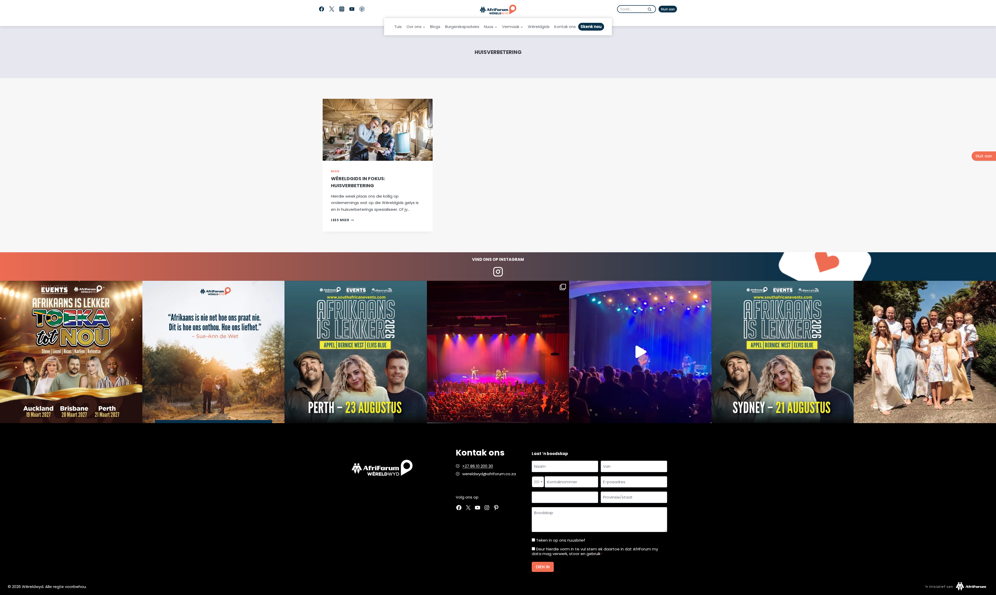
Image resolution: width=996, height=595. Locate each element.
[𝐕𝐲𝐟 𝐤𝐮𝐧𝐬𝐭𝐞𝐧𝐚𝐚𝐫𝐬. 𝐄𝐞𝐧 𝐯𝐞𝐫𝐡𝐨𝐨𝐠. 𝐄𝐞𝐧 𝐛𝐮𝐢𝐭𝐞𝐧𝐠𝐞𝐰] (71, 352)
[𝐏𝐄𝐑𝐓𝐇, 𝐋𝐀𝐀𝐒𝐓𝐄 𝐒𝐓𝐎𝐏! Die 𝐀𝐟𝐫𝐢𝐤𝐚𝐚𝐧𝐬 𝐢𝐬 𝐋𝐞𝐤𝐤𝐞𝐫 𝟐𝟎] (356, 352)
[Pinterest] (362, 9)
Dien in (543, 567)
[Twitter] (332, 9)
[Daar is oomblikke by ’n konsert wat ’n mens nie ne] (640, 352)
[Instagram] (342, 9)
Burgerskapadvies (462, 26)
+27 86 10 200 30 (477, 466)
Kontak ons (565, 26)
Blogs (435, 26)
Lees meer (342, 220)
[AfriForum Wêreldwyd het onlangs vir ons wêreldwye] (925, 352)
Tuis (398, 26)
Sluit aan (668, 9)
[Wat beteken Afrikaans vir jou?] (213, 352)
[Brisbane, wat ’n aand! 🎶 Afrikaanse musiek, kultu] (498, 352)
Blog (335, 171)
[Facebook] (321, 9)
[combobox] (538, 482)
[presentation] (378, 130)
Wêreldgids (539, 26)
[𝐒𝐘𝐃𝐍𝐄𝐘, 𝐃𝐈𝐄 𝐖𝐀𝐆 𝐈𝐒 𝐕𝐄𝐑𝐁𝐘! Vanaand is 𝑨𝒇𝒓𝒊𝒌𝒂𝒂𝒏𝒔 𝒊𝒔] (782, 352)
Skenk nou (591, 26)
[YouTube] (352, 9)
